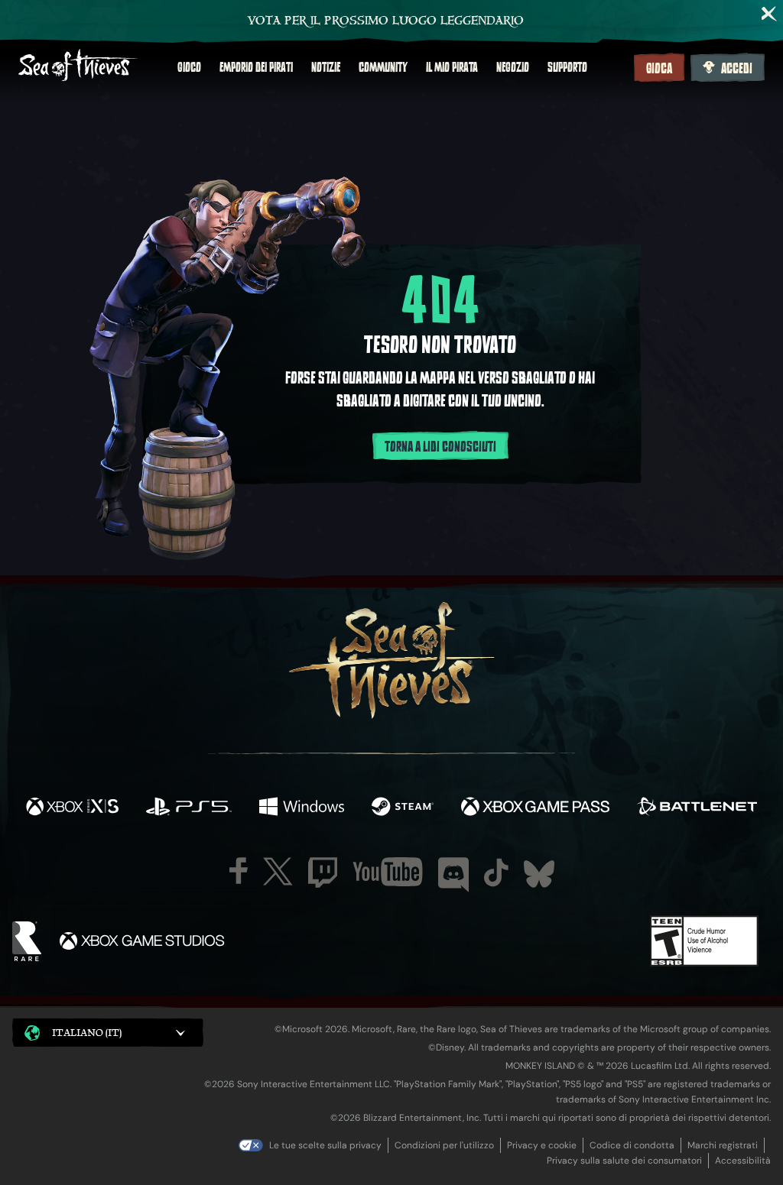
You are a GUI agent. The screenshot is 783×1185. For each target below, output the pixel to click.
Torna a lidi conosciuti (440, 447)
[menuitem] (189, 67)
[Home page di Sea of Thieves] (78, 67)
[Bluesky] (539, 874)
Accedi (736, 69)
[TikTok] (496, 872)
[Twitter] (278, 871)
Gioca (659, 69)
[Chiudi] (769, 13)
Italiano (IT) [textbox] (87, 1032)
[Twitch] (323, 872)
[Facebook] (238, 871)
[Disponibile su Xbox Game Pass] (535, 808)
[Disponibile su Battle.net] (697, 808)
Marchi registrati (722, 1145)
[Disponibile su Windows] (301, 808)
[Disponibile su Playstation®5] (189, 808)
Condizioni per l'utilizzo (444, 1145)
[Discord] (453, 875)
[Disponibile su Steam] (402, 808)
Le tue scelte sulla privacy (325, 1145)
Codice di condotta (632, 1145)
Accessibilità (743, 1160)
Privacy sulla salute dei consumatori (624, 1160)
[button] (107, 1032)
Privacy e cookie (542, 1145)
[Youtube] (387, 872)
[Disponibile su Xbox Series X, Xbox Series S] (72, 808)
